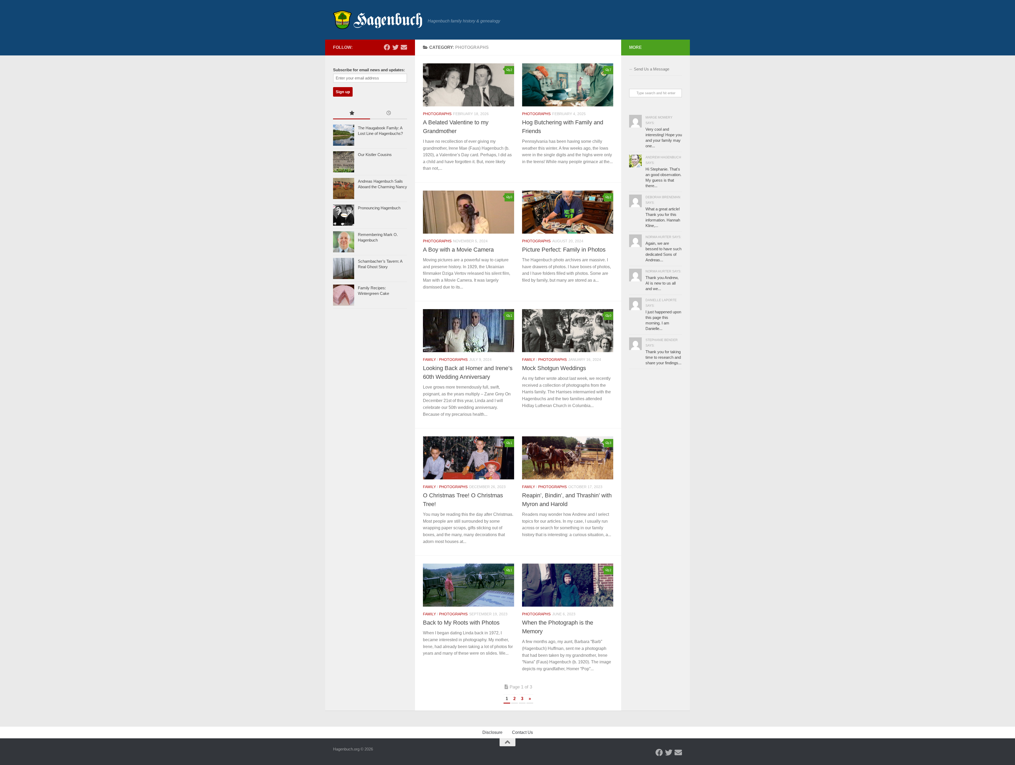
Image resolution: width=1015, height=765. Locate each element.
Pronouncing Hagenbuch (379, 208)
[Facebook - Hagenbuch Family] (387, 47)
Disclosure (492, 732)
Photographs (437, 114)
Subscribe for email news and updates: (369, 70)
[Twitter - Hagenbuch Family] (395, 47)
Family (429, 359)
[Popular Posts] (351, 113)
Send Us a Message (651, 69)
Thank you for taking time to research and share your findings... (663, 357)
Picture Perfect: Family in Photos (564, 249)
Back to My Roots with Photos (461, 622)
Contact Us (522, 732)
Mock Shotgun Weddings (554, 368)
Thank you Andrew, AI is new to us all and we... (662, 283)
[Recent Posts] (388, 113)
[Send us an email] (404, 47)
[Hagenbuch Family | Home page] (377, 20)
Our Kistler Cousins (375, 154)
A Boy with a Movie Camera (458, 249)
